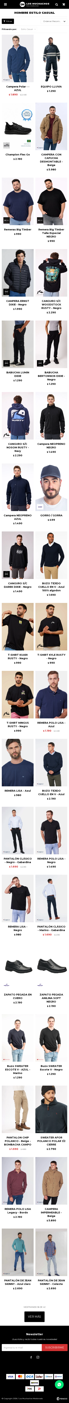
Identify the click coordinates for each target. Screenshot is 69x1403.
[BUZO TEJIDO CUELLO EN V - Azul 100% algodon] (51, 555)
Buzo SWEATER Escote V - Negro (51, 1067)
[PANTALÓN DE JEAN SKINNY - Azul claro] (18, 1252)
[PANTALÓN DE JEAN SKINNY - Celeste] (51, 1252)
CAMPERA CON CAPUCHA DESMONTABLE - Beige (51, 160)
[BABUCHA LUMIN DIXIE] (18, 344)
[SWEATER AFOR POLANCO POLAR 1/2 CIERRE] (51, 1109)
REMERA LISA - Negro (17, 928)
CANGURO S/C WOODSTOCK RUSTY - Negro (51, 304)
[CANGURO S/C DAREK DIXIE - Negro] (18, 555)
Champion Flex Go (17, 154)
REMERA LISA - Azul (18, 790)
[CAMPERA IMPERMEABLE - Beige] (51, 1181)
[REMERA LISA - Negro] (18, 898)
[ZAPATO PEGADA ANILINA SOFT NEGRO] (51, 966)
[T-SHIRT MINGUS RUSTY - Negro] (18, 694)
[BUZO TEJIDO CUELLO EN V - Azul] (51, 762)
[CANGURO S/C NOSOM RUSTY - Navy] (18, 416)
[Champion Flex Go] (18, 126)
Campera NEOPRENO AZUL (18, 517)
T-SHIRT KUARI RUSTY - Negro (18, 656)
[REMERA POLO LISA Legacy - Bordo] (18, 1181)
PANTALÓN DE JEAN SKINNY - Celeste (51, 1282)
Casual (27, 29)
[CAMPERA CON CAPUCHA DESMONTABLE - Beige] (51, 126)
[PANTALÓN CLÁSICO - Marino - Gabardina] (51, 898)
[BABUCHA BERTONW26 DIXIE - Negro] (51, 344)
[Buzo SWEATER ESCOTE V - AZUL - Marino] (18, 1038)
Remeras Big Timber (17, 229)
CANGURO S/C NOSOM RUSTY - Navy (18, 447)
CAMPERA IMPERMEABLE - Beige (51, 1212)
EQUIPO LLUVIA (51, 86)
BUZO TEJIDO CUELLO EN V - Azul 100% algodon (51, 587)
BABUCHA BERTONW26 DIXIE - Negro (51, 376)
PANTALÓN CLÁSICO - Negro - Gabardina (18, 860)
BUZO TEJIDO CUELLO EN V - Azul (51, 792)
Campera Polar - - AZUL (17, 88)
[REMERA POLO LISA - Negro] (51, 830)
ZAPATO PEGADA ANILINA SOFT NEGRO (51, 998)
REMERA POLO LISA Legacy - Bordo (18, 1210)
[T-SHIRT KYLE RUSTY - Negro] (51, 626)
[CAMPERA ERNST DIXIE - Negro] (18, 273)
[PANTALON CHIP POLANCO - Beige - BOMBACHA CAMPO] (18, 1109)
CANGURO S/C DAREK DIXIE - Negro (17, 585)
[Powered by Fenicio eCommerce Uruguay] (62, 1398)
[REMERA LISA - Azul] (18, 762)
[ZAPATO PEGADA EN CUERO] (18, 966)
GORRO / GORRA (51, 515)
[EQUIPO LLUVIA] (51, 58)
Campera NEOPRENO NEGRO (51, 445)
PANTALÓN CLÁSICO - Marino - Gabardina (51, 928)
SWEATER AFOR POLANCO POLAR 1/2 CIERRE (51, 1141)
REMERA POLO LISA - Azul (51, 724)
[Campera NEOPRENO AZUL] (18, 487)
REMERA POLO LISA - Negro (51, 860)
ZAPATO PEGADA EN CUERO (18, 996)
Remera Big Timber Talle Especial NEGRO (51, 233)
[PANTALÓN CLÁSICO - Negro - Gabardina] (18, 830)
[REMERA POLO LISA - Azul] (51, 694)
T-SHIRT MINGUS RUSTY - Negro (18, 724)
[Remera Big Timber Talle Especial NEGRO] (51, 201)
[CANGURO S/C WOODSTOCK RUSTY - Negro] (51, 273)
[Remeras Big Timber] (18, 201)
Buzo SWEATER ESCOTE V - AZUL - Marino (17, 1069)
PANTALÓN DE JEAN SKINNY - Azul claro (17, 1282)
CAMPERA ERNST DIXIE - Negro (17, 302)
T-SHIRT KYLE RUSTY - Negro (51, 656)
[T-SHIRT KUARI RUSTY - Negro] (18, 626)
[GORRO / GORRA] (51, 487)
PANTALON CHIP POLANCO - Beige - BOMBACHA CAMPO (17, 1141)
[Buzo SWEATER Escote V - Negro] (51, 1038)
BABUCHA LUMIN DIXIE (17, 374)
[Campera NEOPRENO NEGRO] (51, 416)
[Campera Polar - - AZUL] (18, 58)
